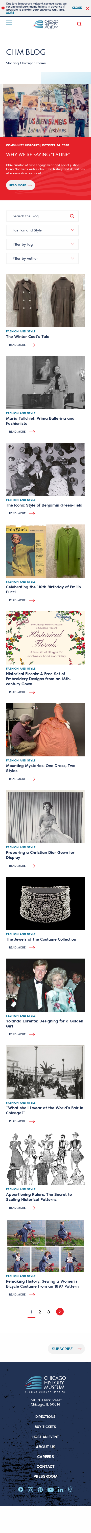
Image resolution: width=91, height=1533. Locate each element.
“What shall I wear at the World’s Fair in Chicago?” (44, 1110)
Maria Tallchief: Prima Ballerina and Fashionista (40, 420)
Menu (10, 22)
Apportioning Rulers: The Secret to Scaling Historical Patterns (39, 1196)
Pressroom (45, 1476)
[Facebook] (20, 1489)
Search (80, 24)
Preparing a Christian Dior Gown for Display (40, 854)
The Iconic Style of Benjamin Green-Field (44, 505)
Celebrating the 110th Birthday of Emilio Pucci (43, 589)
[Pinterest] (40, 1489)
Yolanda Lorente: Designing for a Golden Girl (44, 1023)
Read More (17, 185)
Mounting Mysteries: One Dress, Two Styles (40, 767)
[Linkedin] (60, 1489)
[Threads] (70, 1489)
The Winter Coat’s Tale (27, 336)
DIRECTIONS (45, 1416)
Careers (45, 1456)
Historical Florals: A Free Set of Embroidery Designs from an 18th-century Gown (38, 678)
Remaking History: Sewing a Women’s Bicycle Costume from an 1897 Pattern (42, 1283)
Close (77, 7)
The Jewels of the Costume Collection (41, 939)
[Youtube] (51, 1489)
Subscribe (62, 1349)
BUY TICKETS (45, 1426)
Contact (46, 1466)
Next (58, 1312)
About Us (45, 1446)
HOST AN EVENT (45, 1436)
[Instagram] (30, 1489)
